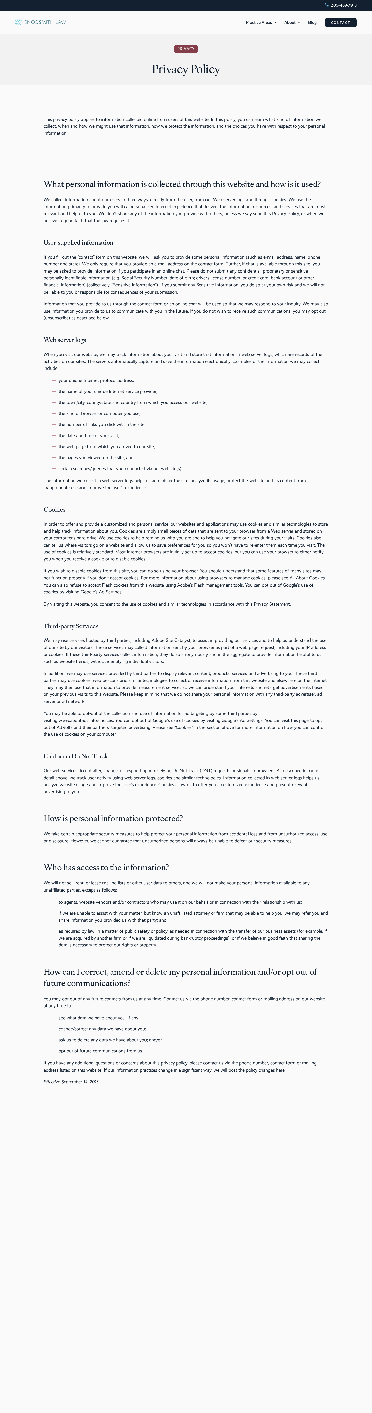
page (304, 720)
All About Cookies (307, 577)
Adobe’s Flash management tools (210, 585)
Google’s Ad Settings (101, 591)
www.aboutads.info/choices (86, 720)
